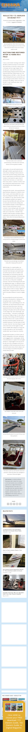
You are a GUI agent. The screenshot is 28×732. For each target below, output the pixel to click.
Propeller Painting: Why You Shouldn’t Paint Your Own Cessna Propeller (13, 593)
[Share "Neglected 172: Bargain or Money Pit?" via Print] (20, 503)
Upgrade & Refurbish (17, 22)
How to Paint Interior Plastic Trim (12, 550)
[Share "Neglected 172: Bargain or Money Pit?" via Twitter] (11, 503)
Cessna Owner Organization (15, 20)
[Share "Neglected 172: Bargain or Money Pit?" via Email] (17, 503)
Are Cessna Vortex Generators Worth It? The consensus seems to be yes (13, 570)
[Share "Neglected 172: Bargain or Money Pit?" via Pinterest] (14, 503)
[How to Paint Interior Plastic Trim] (14, 541)
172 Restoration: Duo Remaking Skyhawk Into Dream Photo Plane (12, 530)
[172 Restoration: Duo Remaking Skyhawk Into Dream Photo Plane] (14, 521)
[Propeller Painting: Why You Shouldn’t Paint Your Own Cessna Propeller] (14, 583)
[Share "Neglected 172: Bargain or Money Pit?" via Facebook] (8, 503)
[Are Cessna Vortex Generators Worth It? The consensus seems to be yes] (14, 560)
